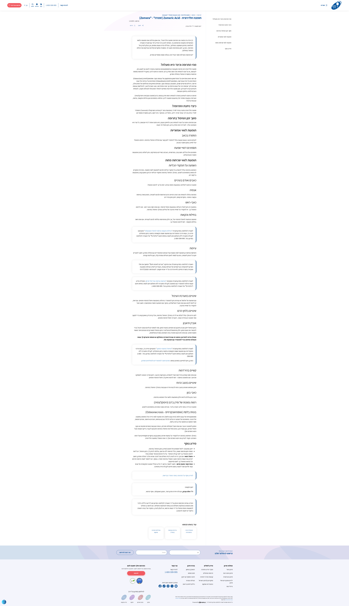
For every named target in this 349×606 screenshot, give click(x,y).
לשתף (139, 25)
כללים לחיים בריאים (189, 584)
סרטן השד (229, 569)
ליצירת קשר (64, 5)
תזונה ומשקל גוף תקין (188, 577)
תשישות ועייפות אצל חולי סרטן (156, 281)
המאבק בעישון (190, 569)
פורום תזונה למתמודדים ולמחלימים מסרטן (156, 360)
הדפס (131, 25)
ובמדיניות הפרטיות (229, 599)
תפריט (323, 5)
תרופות (193, 15)
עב (27, 5)
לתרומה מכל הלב (16, 5)
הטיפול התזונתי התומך (164, 348)
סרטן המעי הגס (228, 573)
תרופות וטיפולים (208, 573)
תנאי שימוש (177, 598)
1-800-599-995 (51, 5)
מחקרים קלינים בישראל (206, 580)
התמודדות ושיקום (207, 584)
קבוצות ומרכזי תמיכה (206, 577)
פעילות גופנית (190, 580)
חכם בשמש (191, 573)
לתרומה (136, 573)
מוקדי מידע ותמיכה (207, 569)
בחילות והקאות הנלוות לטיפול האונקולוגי (158, 231)
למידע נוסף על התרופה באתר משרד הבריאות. (177, 475)
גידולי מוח (230, 586)
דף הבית (199, 15)
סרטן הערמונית (228, 577)
